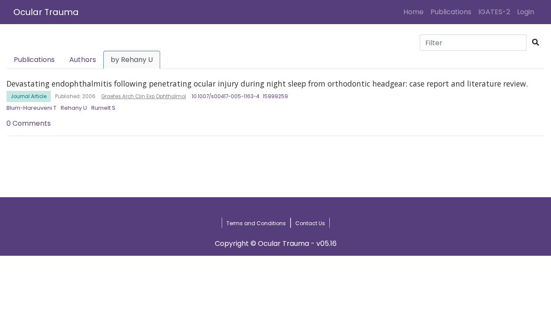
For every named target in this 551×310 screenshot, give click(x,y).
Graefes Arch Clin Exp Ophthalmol (143, 96)
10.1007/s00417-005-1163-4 (225, 96)
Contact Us (310, 223)
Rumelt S (103, 108)
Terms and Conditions (256, 223)
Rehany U (74, 108)
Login (527, 11)
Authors (82, 60)
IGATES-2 (494, 12)
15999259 (275, 96)
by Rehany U (132, 60)
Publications (450, 12)
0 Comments (28, 123)
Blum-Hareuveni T (31, 108)
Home (415, 11)
